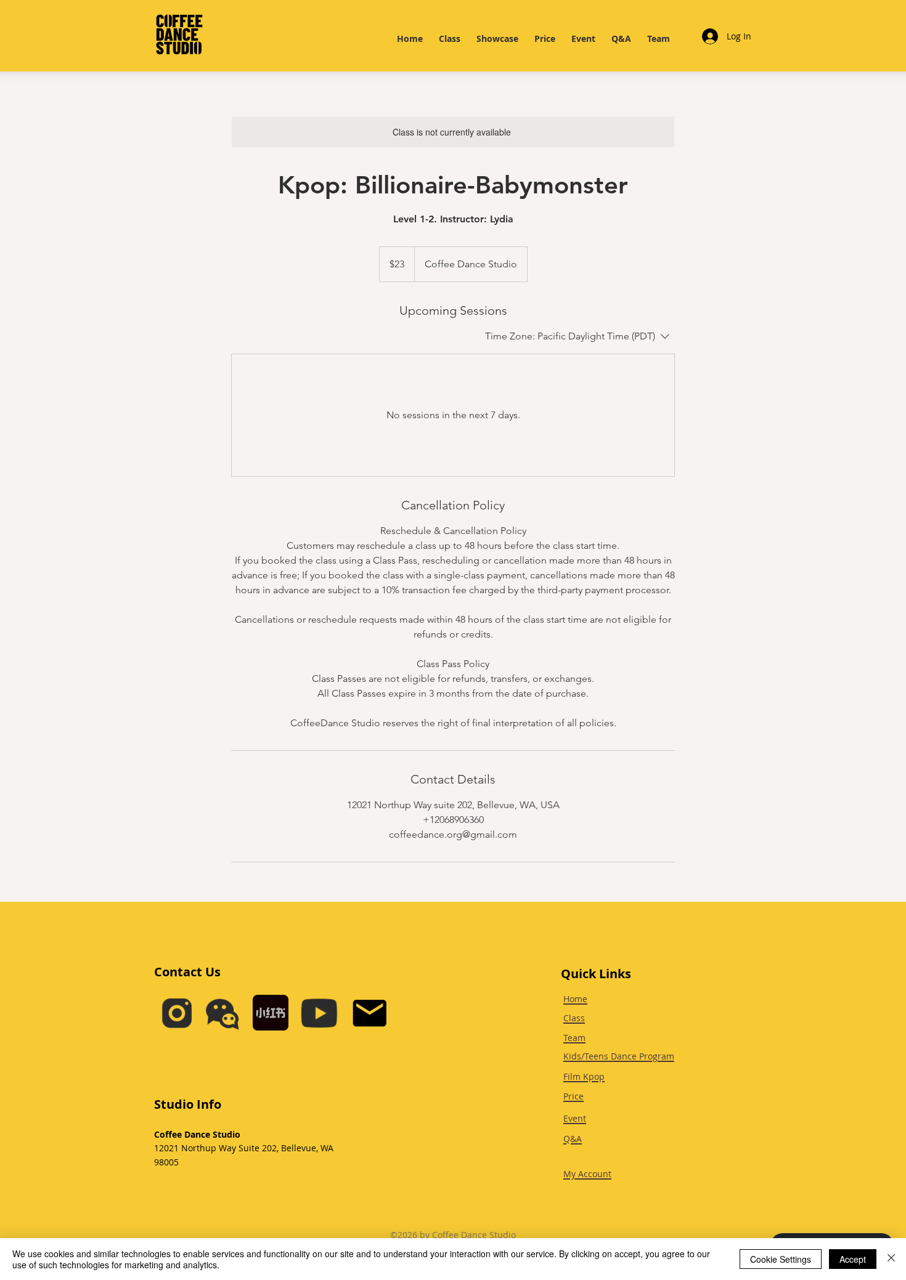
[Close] (891, 1259)
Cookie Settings (780, 1259)
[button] (222, 1013)
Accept (852, 1259)
